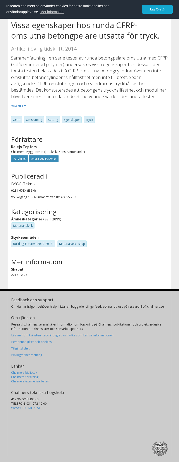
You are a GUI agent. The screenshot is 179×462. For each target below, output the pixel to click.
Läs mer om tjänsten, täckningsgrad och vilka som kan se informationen (62, 335)
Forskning (20, 158)
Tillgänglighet (20, 348)
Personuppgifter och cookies (31, 342)
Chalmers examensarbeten (30, 381)
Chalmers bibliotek (24, 372)
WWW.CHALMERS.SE (26, 408)
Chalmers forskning (24, 377)
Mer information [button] (52, 12)
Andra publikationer (43, 158)
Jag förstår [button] (157, 9)
